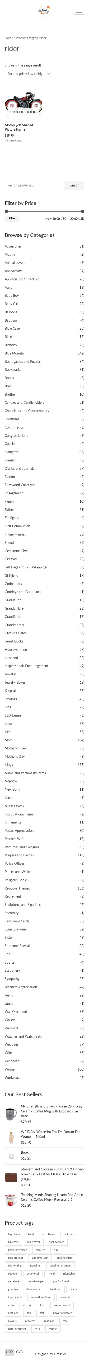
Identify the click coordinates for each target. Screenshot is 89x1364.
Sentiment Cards (17, 921)
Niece (9, 798)
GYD (19, 1352)
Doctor (10, 477)
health (73, 1289)
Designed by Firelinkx (50, 1354)
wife (37, 1329)
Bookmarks (13, 370)
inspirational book (41, 1297)
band (31, 1234)
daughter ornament (60, 1265)
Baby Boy (12, 295)
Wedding (11, 1044)
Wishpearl (12, 1061)
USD (9, 1352)
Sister (9, 937)
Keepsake (11, 691)
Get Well (11, 559)
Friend (9, 543)
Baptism (11, 320)
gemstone (13, 1281)
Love (8, 724)
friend (51, 1273)
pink (42, 1313)
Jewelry (10, 674)
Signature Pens (15, 929)
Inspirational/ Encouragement (26, 666)
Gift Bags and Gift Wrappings (26, 567)
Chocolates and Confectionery (27, 411)
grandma (13, 1289)
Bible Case (12, 328)
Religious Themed (17, 888)
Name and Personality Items (25, 773)
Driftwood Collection (20, 485)
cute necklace (65, 1258)
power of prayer (62, 1313)
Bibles (9, 337)
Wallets (10, 1020)
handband (55, 1289)
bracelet (40, 1250)
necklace (13, 1313)
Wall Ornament (16, 1012)
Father (9, 510)
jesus (11, 1305)
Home (9, 38)
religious (49, 1321)
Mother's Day (15, 756)
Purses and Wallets (18, 872)
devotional (33, 1273)
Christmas (12, 419)
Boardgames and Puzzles (23, 361)
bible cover (33, 1242)
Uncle (9, 1003)
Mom (9, 740)
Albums (10, 254)
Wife (8, 1053)
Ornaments (13, 822)
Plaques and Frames (19, 855)
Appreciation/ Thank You (23, 279)
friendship (69, 1273)
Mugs (9, 765)
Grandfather (14, 617)
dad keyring (15, 1265)
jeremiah (65, 1297)
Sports (9, 962)
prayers (12, 1321)
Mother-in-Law (16, 748)
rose (65, 1321)
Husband (11, 658)
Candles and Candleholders (24, 402)
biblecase (13, 1242)
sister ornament (17, 1329)
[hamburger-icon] (79, 11)
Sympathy (12, 979)
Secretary (12, 913)
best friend (48, 1234)
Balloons (11, 312)
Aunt (8, 287)
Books (9, 378)
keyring (27, 1305)
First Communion (17, 526)
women (53, 1329)
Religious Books (16, 880)
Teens (9, 995)
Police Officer (14, 863)
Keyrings (11, 699)
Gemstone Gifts (16, 551)
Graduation (13, 600)
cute (56, 1250)
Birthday (11, 345)
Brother (10, 394)
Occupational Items (19, 814)
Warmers (11, 1028)
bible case (69, 1234)
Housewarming (16, 649)
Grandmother (14, 625)
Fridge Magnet (15, 534)
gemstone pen (36, 1281)
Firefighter (12, 518)
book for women (17, 1250)
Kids (8, 707)
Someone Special (17, 946)
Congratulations (16, 436)
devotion (13, 1273)
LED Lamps (13, 715)
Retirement (13, 896)
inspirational (15, 1297)
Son (7, 954)
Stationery (12, 970)
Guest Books (14, 641)
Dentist (10, 460)
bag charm (14, 1234)
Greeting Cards (16, 633)
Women (10, 1069)
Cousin (10, 444)
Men (8, 732)
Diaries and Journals (19, 468)
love (42, 1305)
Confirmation (14, 427)
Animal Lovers (15, 263)
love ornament (62, 1305)
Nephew (11, 781)
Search (75, 185)
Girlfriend (11, 575)
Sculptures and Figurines (23, 905)
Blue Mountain (15, 353)
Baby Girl (11, 304)
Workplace (12, 1078)
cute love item (40, 1258)
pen (29, 1313)
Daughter (12, 452)
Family (9, 501)
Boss (8, 386)
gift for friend (61, 1281)
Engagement (14, 493)
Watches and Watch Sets (23, 1036)
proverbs (30, 1321)
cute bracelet (15, 1258)
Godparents (13, 584)
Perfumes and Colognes (22, 847)
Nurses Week (14, 806)
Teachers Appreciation (21, 987)
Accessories (13, 246)
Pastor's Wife (14, 839)
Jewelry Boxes (15, 682)
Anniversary (13, 271)
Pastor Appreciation (19, 831)
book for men (56, 1242)
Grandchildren (15, 608)
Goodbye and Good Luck (23, 592)
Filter (12, 218)
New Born (12, 789)
